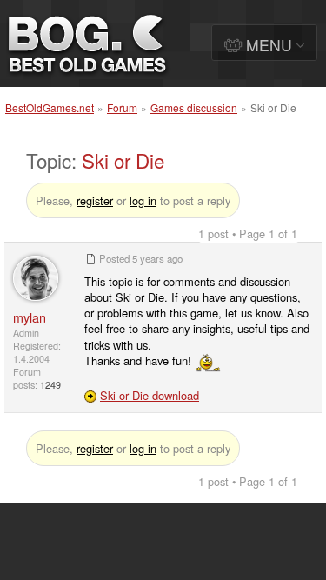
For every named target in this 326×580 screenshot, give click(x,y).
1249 (50, 384)
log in (143, 200)
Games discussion (193, 107)
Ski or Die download (149, 395)
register (95, 200)
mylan (29, 317)
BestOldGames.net (49, 107)
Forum (122, 107)
